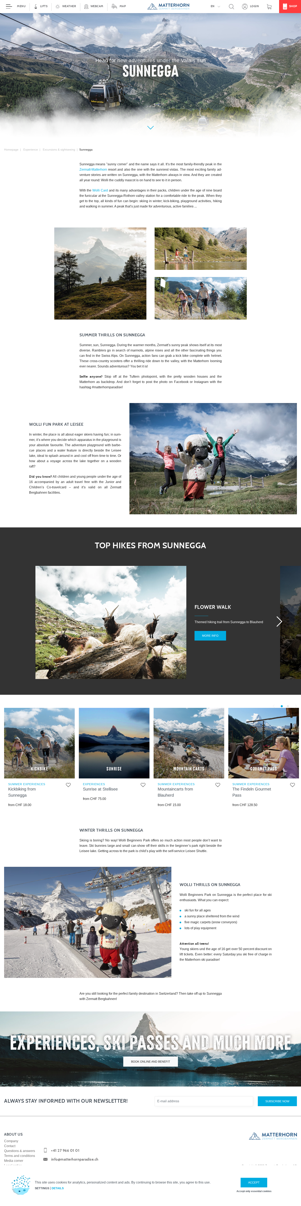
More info (210, 635)
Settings (42, 1188)
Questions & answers (19, 1151)
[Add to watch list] (68, 785)
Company (11, 1141)
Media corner (13, 1160)
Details (58, 1188)
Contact (9, 1146)
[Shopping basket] (269, 6)
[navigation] (150, 6)
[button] (65, 6)
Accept (254, 1182)
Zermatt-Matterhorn (93, 169)
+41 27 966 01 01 (65, 1151)
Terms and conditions (19, 1156)
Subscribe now (277, 1101)
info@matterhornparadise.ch (74, 1159)
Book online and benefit (150, 1061)
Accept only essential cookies (254, 1191)
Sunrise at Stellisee (100, 789)
